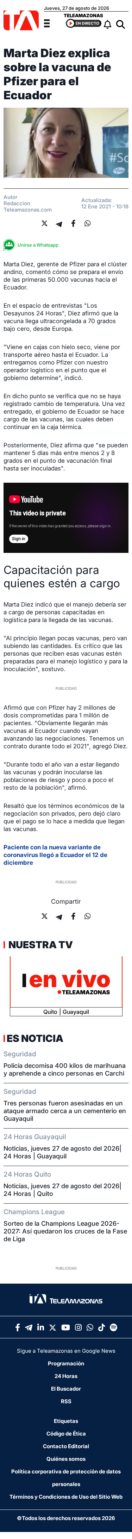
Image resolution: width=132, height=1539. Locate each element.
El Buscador (66, 1388)
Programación (66, 1363)
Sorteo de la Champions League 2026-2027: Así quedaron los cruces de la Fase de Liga (65, 1231)
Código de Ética (66, 1433)
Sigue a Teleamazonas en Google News (66, 1350)
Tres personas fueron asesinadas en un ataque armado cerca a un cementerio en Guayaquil (65, 1110)
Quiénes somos (66, 1459)
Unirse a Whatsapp (38, 245)
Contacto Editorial (66, 1446)
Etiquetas (66, 1421)
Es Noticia (35, 1038)
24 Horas (66, 1376)
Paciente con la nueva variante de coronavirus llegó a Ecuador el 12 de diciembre (55, 855)
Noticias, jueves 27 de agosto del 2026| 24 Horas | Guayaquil (62, 1152)
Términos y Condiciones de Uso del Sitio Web (66, 1496)
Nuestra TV (40, 945)
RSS (66, 1401)
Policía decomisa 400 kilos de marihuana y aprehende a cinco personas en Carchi (65, 1069)
